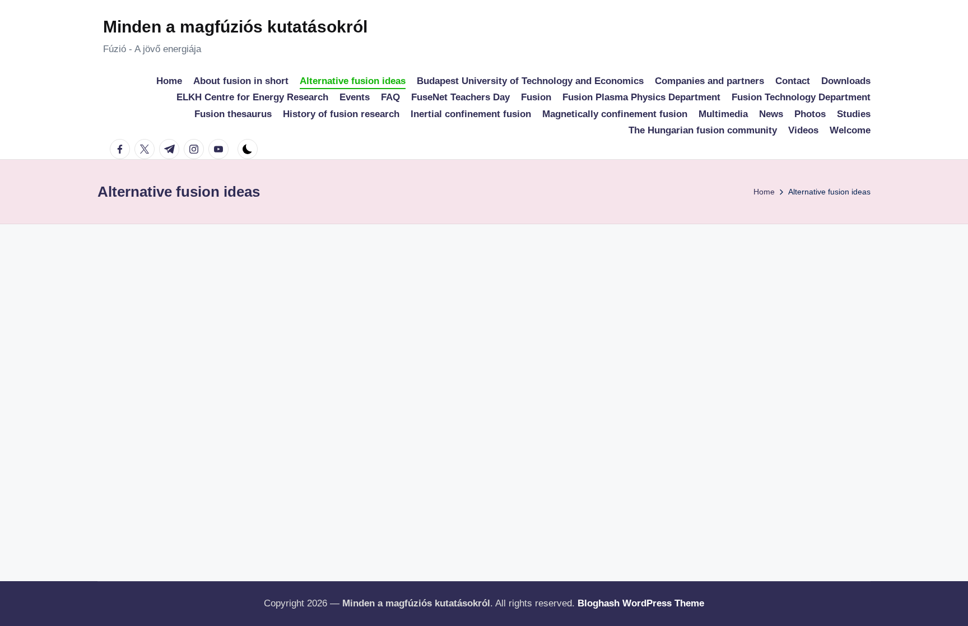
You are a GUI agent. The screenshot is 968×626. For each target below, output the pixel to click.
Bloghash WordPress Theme (641, 603)
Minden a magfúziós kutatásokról (235, 26)
